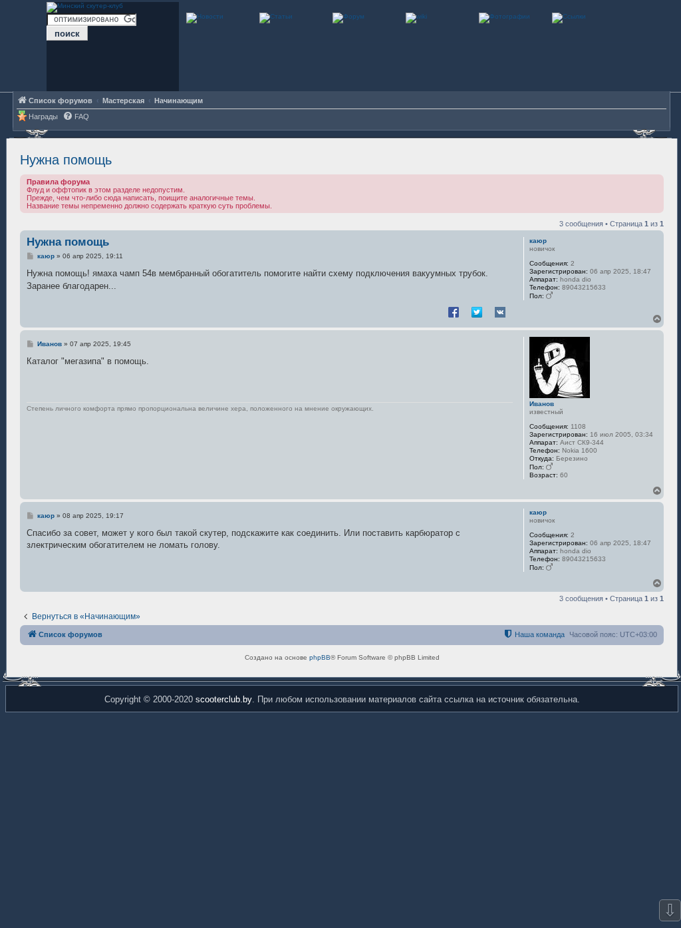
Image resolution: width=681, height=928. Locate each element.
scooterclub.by (224, 699)
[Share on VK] (500, 311)
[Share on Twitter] (476, 311)
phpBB (320, 657)
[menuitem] (76, 116)
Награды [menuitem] (43, 116)
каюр (538, 240)
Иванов (541, 403)
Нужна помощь (66, 159)
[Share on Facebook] (453, 311)
